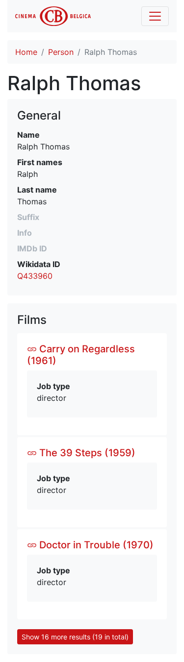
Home (26, 52)
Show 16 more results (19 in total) (75, 637)
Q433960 (35, 276)
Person (61, 52)
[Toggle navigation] (155, 16)
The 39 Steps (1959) (86, 453)
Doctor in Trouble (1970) (95, 545)
